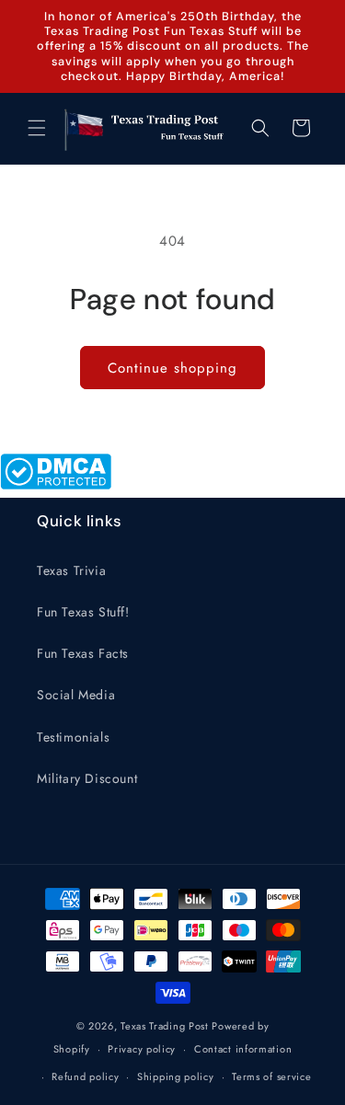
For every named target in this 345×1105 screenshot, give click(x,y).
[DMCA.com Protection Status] (55, 485)
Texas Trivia (71, 570)
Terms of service (271, 1076)
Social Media (76, 694)
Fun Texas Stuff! (83, 612)
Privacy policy (142, 1049)
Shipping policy (175, 1076)
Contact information (243, 1049)
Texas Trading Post (165, 1026)
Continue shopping (172, 368)
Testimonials (73, 737)
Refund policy (85, 1076)
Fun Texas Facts (83, 653)
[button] (37, 128)
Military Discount (87, 778)
